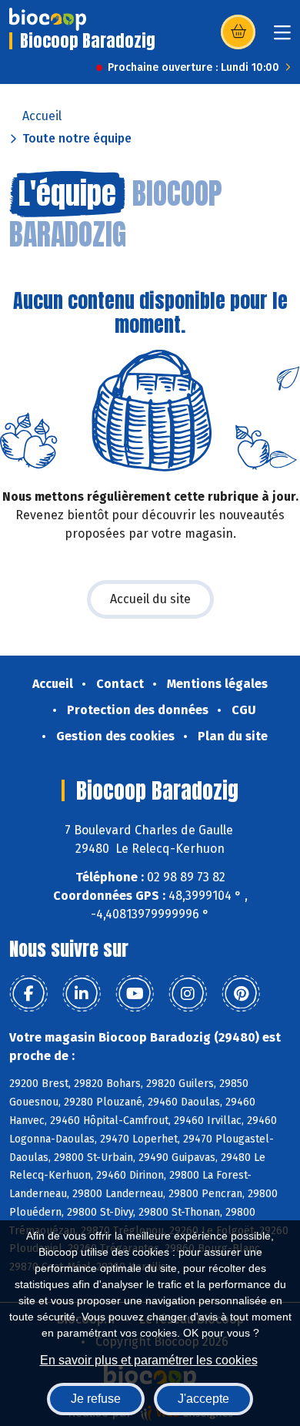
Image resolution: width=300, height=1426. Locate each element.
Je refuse (96, 1398)
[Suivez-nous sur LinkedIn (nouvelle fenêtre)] (81, 994)
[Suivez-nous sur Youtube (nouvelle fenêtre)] (134, 994)
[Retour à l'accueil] (47, 19)
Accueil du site (150, 599)
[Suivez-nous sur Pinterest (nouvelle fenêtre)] (241, 994)
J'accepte (203, 1398)
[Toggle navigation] (282, 37)
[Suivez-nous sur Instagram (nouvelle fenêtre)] (187, 994)
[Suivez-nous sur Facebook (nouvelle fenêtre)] (28, 994)
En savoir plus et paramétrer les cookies (149, 1360)
